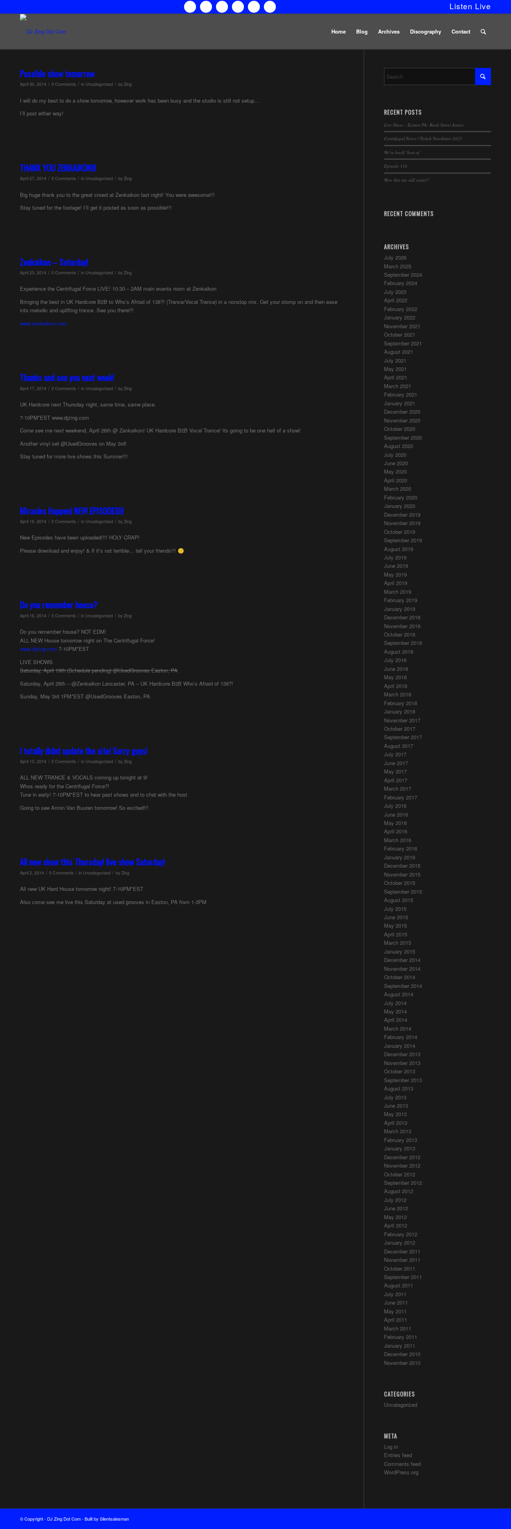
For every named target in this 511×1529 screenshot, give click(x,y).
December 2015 (402, 865)
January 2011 (399, 1345)
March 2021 (397, 386)
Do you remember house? (58, 604)
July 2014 (395, 1003)
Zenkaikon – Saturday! (54, 262)
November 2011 (402, 1259)
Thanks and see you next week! (67, 377)
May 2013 (395, 1114)
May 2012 (395, 1217)
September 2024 (403, 274)
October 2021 (399, 334)
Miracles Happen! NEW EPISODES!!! (72, 510)
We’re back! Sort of (401, 152)
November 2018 (402, 626)
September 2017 (403, 737)
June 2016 (396, 814)
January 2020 (399, 506)
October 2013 (399, 1071)
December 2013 (402, 1054)
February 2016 (400, 848)
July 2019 (395, 557)
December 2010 (402, 1354)
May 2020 (395, 471)
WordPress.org (401, 1472)
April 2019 (395, 583)
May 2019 (395, 574)
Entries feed (398, 1455)
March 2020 (397, 488)
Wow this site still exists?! (407, 180)
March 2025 (397, 266)
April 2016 (395, 831)
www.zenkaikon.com (43, 323)
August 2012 (398, 1191)
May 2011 (395, 1311)
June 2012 (396, 1208)
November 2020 (402, 420)
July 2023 (395, 291)
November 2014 (402, 968)
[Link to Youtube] (238, 7)
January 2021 (399, 403)
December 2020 (402, 411)
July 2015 (395, 908)
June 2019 (396, 565)
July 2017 (395, 754)
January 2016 (399, 857)
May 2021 (395, 369)
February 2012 (400, 1234)
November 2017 (402, 720)
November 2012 (402, 1165)
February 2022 (400, 309)
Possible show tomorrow (57, 73)
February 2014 (400, 1037)
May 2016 (395, 823)
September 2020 (403, 437)
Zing (128, 84)
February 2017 (400, 797)
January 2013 (399, 1148)
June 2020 (396, 463)
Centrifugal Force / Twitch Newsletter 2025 (423, 138)
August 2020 (398, 446)
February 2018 (400, 703)
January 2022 (399, 317)
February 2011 (400, 1337)
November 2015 (402, 874)
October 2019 (399, 531)
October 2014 (399, 977)
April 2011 (395, 1319)
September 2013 (403, 1080)
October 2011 (399, 1268)
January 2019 (399, 609)
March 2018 (397, 694)
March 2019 (397, 591)
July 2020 (395, 454)
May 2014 (395, 1011)
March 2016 (397, 840)
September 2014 (403, 986)
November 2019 (402, 523)
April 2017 (395, 780)
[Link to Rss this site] (270, 7)
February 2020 (400, 497)
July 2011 (395, 1294)
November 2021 (402, 326)
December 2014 (402, 960)
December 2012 (402, 1157)
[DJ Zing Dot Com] (43, 31)
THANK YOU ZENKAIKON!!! (58, 167)
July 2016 (395, 805)
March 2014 (397, 1028)
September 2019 (403, 540)
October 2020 (399, 428)
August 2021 (398, 351)
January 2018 (399, 711)
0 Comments (63, 84)
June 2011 (396, 1302)
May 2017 (395, 771)
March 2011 (397, 1328)
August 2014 (398, 994)
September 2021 (403, 343)
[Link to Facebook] (206, 7)
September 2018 (403, 643)
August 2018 (398, 651)
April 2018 (395, 686)
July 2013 (395, 1097)
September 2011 (403, 1277)
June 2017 (396, 763)
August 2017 (398, 746)
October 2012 (399, 1174)
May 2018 (395, 677)
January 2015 (399, 951)
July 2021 (395, 360)
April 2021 (395, 377)
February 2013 (400, 1140)
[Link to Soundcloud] (254, 7)
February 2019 (400, 600)
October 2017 (399, 728)
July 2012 (395, 1200)
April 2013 (395, 1122)
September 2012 (403, 1182)
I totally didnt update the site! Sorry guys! (83, 750)
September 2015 (403, 891)
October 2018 (399, 634)
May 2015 (395, 925)
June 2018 (396, 668)
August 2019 (398, 549)
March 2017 (397, 788)
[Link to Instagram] (222, 7)
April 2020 (395, 480)
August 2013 (398, 1088)
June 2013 (396, 1105)
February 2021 (400, 394)
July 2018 (395, 660)
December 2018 (402, 617)
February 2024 (400, 283)
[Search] (483, 31)
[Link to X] (190, 7)
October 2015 (399, 882)
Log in (391, 1446)
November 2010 (402, 1362)
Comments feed (402, 1464)
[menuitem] (468, 6)
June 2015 (396, 917)
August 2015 (398, 900)
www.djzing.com (38, 648)
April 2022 (395, 300)
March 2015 (397, 942)
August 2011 (398, 1285)
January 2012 (399, 1242)
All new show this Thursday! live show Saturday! (92, 861)
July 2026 (395, 257)
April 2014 (395, 1019)
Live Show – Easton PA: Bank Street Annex (423, 125)
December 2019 (402, 514)
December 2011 (402, 1251)
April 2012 (395, 1225)
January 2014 (399, 1045)
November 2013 (402, 1063)
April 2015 (395, 934)
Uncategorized (99, 84)
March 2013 (397, 1131)
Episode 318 (395, 166)
